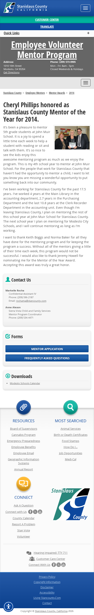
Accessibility (47, 592)
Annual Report (23, 469)
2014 (71, 93)
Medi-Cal (70, 459)
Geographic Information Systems (23, 461)
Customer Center (47, 19)
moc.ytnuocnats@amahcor (31, 300)
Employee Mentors (35, 93)
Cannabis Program (24, 435)
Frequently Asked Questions (47, 358)
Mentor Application (47, 349)
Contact (47, 603)
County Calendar (24, 518)
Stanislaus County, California (51, 611)
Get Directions (11, 72)
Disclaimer (47, 587)
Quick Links (11, 33)
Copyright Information (47, 582)
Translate (47, 26)
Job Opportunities (70, 453)
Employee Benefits (23, 447)
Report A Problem (23, 524)
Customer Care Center (50, 559)
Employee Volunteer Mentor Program (47, 49)
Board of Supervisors (23, 429)
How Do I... (71, 447)
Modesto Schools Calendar (25, 383)
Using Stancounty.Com (47, 597)
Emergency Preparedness (23, 441)
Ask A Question (23, 505)
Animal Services (71, 429)
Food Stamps (70, 441)
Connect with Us (16, 512)
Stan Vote (23, 530)
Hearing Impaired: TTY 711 (51, 553)
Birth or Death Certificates (70, 435)
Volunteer (23, 536)
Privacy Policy (47, 576)
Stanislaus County (12, 93)
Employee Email (23, 453)
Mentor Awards (57, 93)
